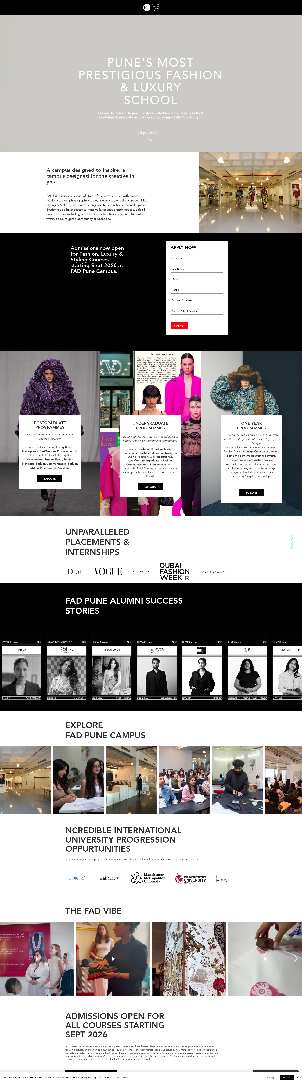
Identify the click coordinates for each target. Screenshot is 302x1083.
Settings (270, 1077)
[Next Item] (230, 571)
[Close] (298, 1077)
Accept (287, 1077)
